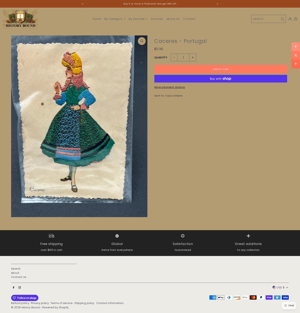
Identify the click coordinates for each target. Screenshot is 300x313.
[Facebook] (13, 287)
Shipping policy (84, 303)
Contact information (110, 303)
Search (15, 268)
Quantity (160, 57)
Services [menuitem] (157, 19)
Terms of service (62, 303)
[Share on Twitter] (295, 55)
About (15, 273)
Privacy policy (40, 303)
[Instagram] (19, 287)
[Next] (217, 4)
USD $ (281, 287)
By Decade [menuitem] (137, 19)
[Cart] (295, 18)
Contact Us (18, 277)
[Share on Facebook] (295, 46)
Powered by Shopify (55, 307)
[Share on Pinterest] (295, 64)
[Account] (290, 18)
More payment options (169, 87)
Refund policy (20, 303)
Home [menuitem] (97, 19)
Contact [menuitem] (189, 19)
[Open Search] (268, 19)
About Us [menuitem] (173, 19)
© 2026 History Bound (25, 307)
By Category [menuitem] (114, 19)
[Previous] (83, 4)
